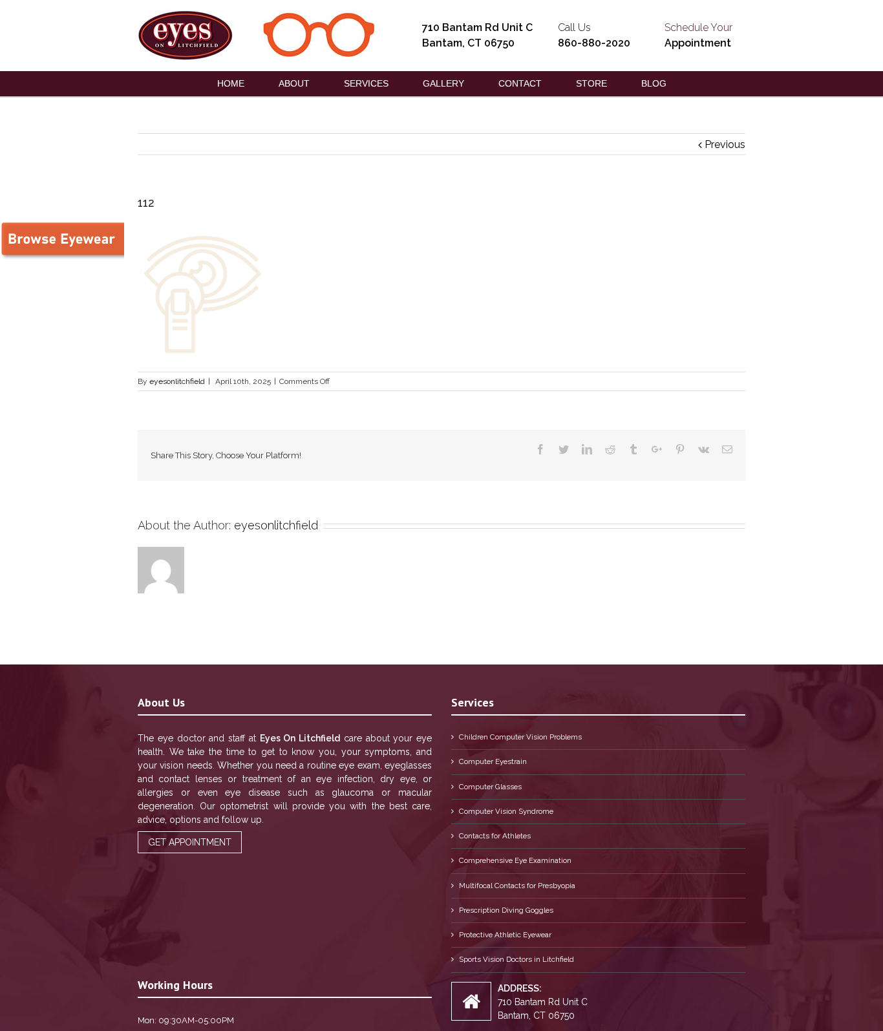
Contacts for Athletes (495, 835)
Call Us (574, 27)
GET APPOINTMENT (189, 842)
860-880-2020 (594, 43)
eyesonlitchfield (177, 381)
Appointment (698, 43)
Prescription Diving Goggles (506, 910)
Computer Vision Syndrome (506, 811)
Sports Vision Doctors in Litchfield (516, 959)
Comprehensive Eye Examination (515, 860)
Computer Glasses (490, 786)
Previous (725, 144)
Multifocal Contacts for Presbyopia (517, 885)
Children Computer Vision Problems (520, 736)
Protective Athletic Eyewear (505, 934)
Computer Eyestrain (493, 761)
